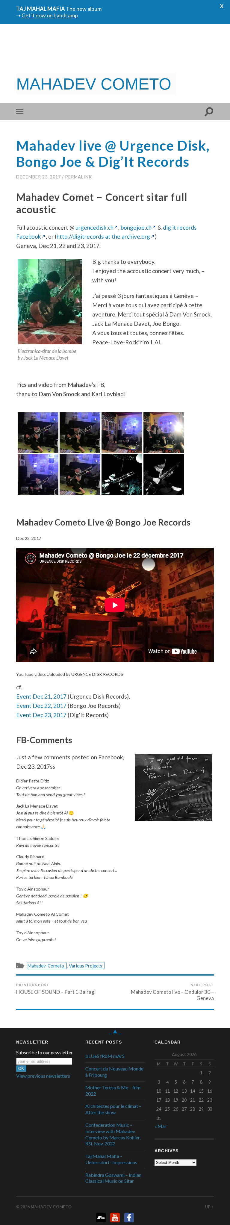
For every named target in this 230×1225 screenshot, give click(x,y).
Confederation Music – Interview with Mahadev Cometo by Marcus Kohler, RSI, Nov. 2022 (112, 1134)
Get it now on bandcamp (50, 15)
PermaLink (78, 176)
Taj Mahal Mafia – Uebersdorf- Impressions (111, 1159)
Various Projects (85, 965)
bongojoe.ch (136, 227)
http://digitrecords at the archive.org (103, 236)
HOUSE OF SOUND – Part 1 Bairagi (56, 988)
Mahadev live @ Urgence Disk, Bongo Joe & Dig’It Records (113, 153)
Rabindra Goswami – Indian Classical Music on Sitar (113, 1178)
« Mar (161, 1126)
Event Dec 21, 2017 (41, 696)
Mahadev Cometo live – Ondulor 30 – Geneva (172, 991)
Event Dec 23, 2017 (41, 714)
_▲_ (115, 1031)
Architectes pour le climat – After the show (113, 1109)
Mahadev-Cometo (45, 965)
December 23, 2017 (38, 176)
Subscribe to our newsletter (44, 1052)
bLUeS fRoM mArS (105, 1056)
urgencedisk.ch (94, 227)
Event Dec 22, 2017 (41, 705)
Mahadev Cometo (51, 1206)
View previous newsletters (43, 1076)
